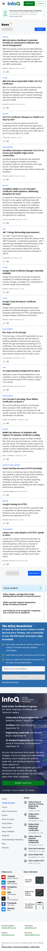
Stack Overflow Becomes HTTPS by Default (22, 468)
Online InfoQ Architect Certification (33, 816)
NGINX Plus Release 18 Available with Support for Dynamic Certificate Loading (21, 433)
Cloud (5, 78)
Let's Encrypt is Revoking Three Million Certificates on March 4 (20, 400)
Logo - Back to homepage (14, 3)
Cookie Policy (35, 947)
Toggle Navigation (3, 3)
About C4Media (8, 831)
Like (7, 72)
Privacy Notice (7, 947)
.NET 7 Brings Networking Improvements (21, 232)
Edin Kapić (7, 258)
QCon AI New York (35, 855)
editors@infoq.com (8, 935)
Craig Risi (6, 138)
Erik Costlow (8, 386)
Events (4, 815)
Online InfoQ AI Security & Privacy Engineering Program (35, 805)
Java (4, 367)
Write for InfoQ (8, 819)
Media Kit (5, 835)
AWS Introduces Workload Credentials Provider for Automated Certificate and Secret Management (21, 43)
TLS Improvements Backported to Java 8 (21, 371)
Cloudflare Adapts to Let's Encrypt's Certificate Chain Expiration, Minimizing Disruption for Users (20, 191)
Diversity (5, 848)
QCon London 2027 (36, 861)
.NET (4, 229)
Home (4, 799)
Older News (33, 573)
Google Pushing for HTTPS (15, 504)
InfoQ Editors (7, 823)
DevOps (5, 37)
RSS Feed (11, 24)
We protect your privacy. (10, 682)
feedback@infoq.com (9, 928)
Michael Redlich (9, 561)
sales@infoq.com (30, 928)
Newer (8, 29)
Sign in (41, 3)
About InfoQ (7, 827)
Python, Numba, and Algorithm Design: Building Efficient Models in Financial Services (22, 595)
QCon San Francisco (36, 849)
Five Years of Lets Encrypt (14, 332)
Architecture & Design (11, 465)
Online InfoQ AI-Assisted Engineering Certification (35, 839)
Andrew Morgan (9, 491)
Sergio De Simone (9, 420)
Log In (4, 807)
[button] (23, 677)
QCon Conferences (9, 811)
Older (39, 29)
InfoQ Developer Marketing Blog (12, 842)
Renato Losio (8, 68)
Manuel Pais (7, 520)
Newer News (13, 573)
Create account (8, 803)
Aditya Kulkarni (9, 219)
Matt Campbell (9, 455)
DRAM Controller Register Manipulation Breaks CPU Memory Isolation (19, 603)
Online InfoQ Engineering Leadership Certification (33, 827)
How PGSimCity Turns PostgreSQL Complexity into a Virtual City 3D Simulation (21, 612)
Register (29, 3)
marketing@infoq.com (32, 935)
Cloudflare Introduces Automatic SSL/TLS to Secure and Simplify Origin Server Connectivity (23, 153)
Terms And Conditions (21, 947)
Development (8, 147)
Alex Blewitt (8, 358)
